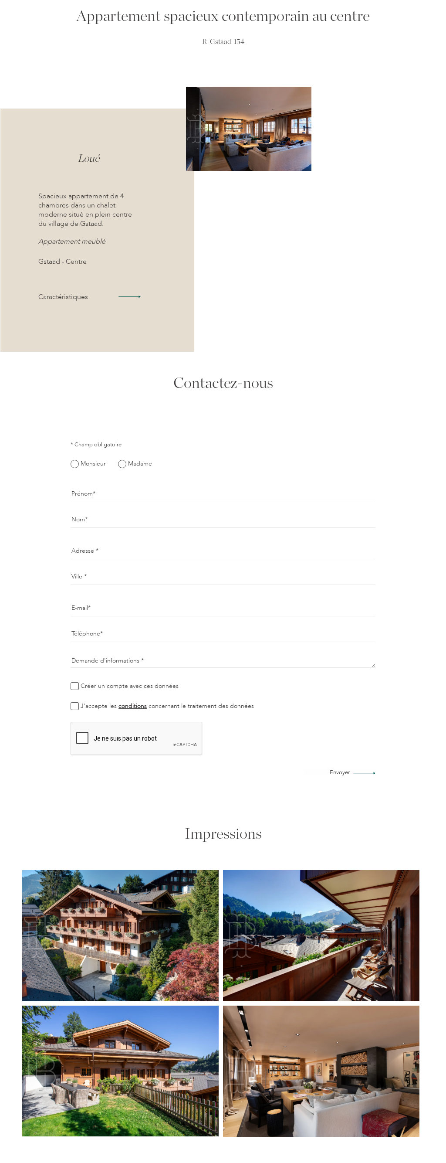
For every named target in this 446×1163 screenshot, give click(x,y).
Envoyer (340, 772)
